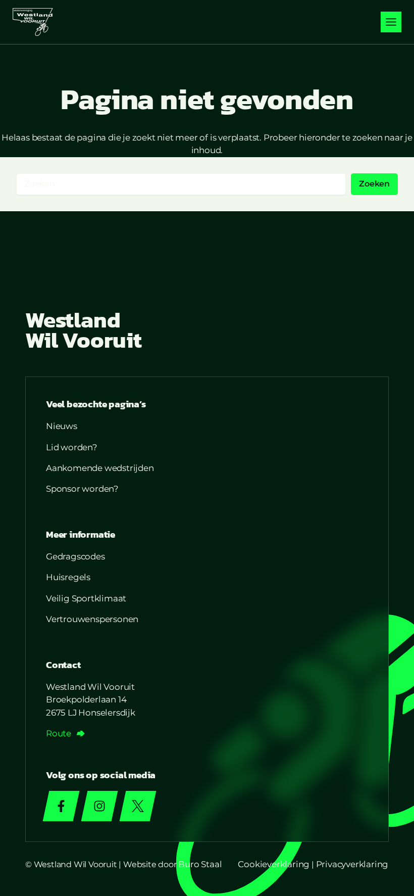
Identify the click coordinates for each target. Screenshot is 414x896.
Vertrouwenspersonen (92, 619)
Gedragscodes (75, 556)
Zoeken (374, 183)
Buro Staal (200, 864)
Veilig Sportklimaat (86, 598)
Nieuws (61, 426)
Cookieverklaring (273, 864)
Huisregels (68, 577)
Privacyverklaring (352, 864)
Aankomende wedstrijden (100, 468)
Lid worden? (71, 447)
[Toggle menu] (391, 22)
